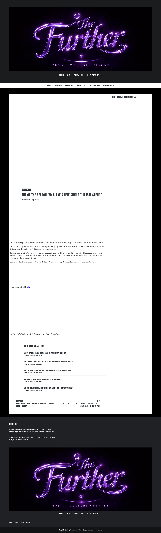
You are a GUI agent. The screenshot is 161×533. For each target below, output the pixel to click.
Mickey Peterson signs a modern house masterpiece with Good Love (45, 353)
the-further (27, 200)
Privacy (16, 522)
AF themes (99, 530)
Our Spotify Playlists (92, 85)
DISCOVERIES (58, 85)
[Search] (148, 86)
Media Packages (108, 85)
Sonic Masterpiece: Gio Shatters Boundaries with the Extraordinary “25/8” (48, 370)
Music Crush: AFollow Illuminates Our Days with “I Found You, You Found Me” (48, 388)
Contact (28, 522)
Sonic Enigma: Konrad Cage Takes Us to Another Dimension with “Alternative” (48, 362)
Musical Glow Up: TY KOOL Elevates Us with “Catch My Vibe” (42, 379)
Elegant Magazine (88, 530)
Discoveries (26, 189)
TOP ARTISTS (69, 85)
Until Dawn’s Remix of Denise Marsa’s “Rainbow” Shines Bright (35, 403)
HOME (49, 85)
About (10, 522)
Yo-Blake (18, 243)
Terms (22, 522)
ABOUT (78, 85)
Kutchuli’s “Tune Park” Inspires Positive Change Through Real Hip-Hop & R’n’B (81, 403)
